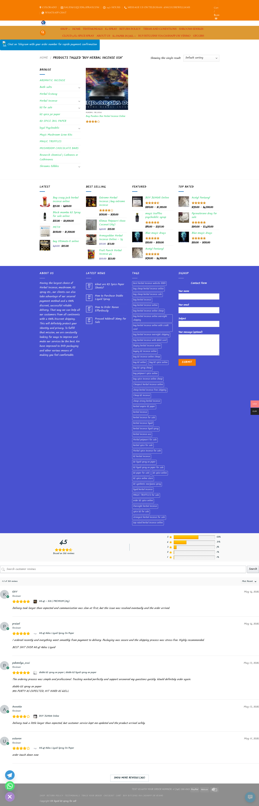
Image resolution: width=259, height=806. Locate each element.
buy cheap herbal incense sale (147, 294)
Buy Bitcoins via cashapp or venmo (164, 36)
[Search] (43, 33)
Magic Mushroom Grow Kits (56, 135)
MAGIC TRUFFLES (50, 142)
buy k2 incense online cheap (146, 357)
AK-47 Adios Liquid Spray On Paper (56, 633)
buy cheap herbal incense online (148, 289)
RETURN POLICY (130, 29)
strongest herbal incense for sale (149, 517)
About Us (103, 36)
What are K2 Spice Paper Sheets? (109, 286)
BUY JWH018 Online (49, 716)
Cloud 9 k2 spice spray (78, 36)
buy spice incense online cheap (147, 379)
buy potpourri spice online (145, 373)
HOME (76, 29)
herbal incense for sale (144, 417)
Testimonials (93, 29)
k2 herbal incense (141, 456)
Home (44, 58)
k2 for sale (46, 108)
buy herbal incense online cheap (148, 311)
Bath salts (46, 87)
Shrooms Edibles (191, 29)
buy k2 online (139, 362)
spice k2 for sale (141, 511)
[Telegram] (10, 775)
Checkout (109, 796)
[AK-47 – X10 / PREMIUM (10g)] (35, 601)
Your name (183, 291)
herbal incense (140, 412)
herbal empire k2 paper (144, 406)
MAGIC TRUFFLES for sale (146, 495)
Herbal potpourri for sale (145, 440)
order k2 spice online (143, 500)
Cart (118, 796)
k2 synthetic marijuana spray (147, 484)
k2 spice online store (143, 478)
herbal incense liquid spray (145, 429)
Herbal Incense (48, 101)
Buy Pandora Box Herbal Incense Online (105, 116)
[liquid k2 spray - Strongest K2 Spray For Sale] (44, 23)
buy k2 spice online (158, 362)
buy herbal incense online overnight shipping (150, 318)
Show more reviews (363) (129, 778)
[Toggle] (79, 87)
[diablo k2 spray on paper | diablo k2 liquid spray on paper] (35, 673)
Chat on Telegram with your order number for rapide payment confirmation (52, 45)
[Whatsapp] (10, 786)
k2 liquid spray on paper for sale (148, 467)
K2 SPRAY (111, 29)
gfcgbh (198, 36)
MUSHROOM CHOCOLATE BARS (59, 149)
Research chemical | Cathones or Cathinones (59, 157)
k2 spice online (160, 473)
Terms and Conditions (160, 29)
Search (253, 569)
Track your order (91, 796)
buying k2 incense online (145, 351)
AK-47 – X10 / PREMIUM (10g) (54, 601)
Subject (182, 319)
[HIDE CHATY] (10, 797)
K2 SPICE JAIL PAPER (53, 121)
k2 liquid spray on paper (144, 462)
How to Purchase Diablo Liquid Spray (109, 297)
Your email (183, 305)
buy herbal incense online (145, 305)
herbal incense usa (142, 434)
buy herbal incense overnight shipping (151, 334)
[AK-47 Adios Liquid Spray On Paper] (35, 633)
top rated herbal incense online (148, 523)
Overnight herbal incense (145, 506)
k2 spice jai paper (50, 115)
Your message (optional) (190, 332)
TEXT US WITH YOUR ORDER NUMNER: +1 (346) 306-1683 (161, 789)
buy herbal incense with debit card (149, 340)
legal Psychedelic (49, 128)
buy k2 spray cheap (142, 368)
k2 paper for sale (141, 473)
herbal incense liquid (143, 423)
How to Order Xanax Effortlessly (107, 309)
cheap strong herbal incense (146, 401)
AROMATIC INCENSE (52, 81)
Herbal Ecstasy (48, 94)
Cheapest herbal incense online (148, 384)
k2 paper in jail (123, 36)
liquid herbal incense (143, 489)
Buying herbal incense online (147, 346)
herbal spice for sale (143, 445)
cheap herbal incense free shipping (149, 390)
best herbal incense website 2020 (149, 283)
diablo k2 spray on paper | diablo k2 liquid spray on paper (67, 673)
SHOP (63, 29)
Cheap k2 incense (141, 395)
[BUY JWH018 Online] (35, 716)
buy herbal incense (142, 300)
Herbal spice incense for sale (147, 451)
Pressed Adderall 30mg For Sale (110, 320)
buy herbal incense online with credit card (151, 327)
